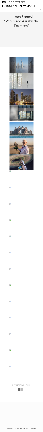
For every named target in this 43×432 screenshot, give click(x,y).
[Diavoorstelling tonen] (21, 385)
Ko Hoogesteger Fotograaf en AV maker (19, 4)
